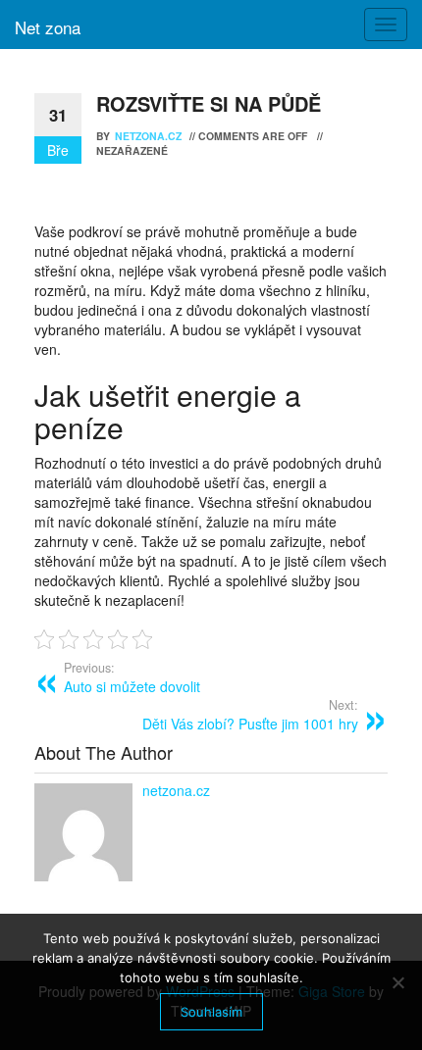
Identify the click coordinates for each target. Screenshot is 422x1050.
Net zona (47, 27)
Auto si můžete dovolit (132, 677)
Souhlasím (211, 1012)
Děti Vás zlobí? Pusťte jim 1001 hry (250, 714)
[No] (397, 982)
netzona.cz (150, 135)
